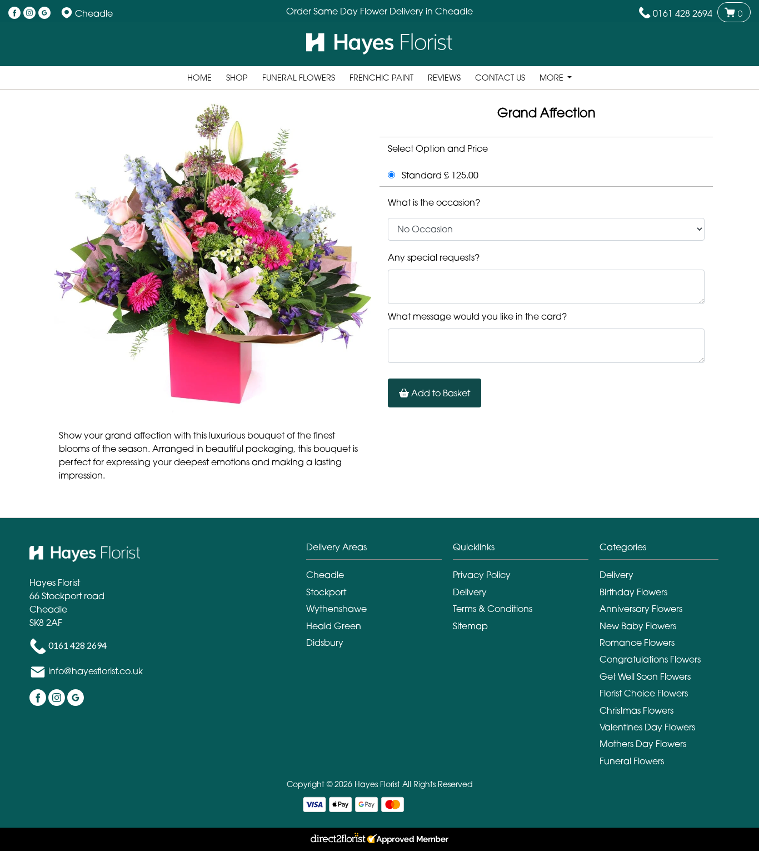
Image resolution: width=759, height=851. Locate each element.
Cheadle (325, 574)
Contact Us (500, 77)
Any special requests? (434, 257)
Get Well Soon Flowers (645, 676)
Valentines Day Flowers (647, 727)
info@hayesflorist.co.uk (95, 670)
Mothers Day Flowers (643, 743)
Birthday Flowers (633, 592)
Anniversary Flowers (641, 608)
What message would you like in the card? (477, 316)
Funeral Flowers (298, 77)
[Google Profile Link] (44, 13)
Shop (237, 77)
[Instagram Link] (29, 13)
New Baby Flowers (638, 625)
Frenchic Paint (381, 77)
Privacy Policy (482, 574)
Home (199, 77)
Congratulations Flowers (650, 659)
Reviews (444, 77)
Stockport (326, 592)
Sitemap (470, 625)
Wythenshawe (336, 608)
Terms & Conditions (492, 608)
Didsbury (324, 642)
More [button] (553, 77)
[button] (379, 550)
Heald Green (333, 625)
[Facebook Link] (14, 13)
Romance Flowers (637, 642)
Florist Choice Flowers (644, 693)
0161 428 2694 (682, 13)
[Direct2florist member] (379, 839)
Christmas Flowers (636, 710)
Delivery (470, 592)
